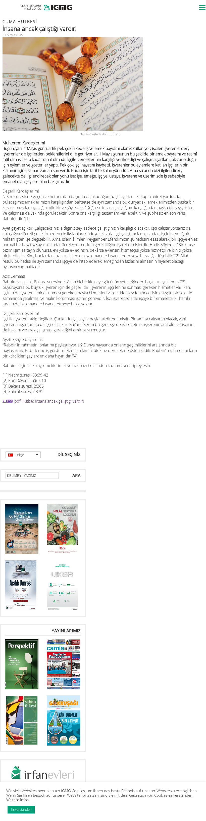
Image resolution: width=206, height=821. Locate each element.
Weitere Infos (17, 799)
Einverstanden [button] (21, 809)
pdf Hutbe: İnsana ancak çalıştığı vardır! (49, 401)
